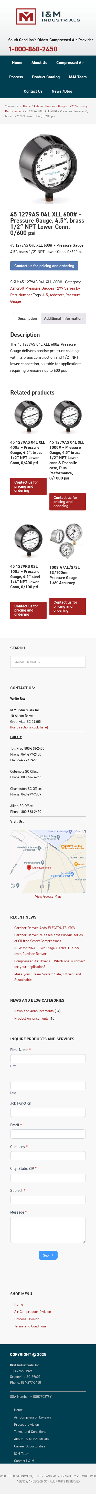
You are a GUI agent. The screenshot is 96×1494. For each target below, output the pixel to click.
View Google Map (48, 896)
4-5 (45, 294)
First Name (20, 1049)
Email (16, 1124)
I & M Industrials (48, 16)
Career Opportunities (29, 1446)
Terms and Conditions (30, 1326)
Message (18, 1212)
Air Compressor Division (32, 1311)
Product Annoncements (31, 1018)
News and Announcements (34, 1011)
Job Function (20, 1103)
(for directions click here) (29, 727)
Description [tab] (27, 318)
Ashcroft (57, 294)
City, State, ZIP (23, 1168)
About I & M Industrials (31, 1439)
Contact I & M (24, 1460)
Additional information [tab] (63, 318)
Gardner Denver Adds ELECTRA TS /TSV (44, 927)
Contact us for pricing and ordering (44, 265)
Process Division (26, 1319)
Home (18, 1304)
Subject (17, 1190)
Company (19, 1146)
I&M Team (21, 1453)
